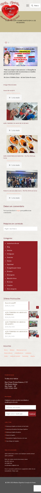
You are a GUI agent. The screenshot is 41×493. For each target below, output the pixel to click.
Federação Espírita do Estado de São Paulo (17, 426)
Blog (8, 247)
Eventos (9, 271)
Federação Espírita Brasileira (13, 432)
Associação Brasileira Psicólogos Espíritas (17, 429)
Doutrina (10, 257)
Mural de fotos (12, 278)
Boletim (9, 250)
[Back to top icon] (36, 488)
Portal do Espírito (10, 435)
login (18, 210)
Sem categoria (11, 289)
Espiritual (10, 264)
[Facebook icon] (20, 486)
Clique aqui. (15, 471)
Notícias (10, 282)
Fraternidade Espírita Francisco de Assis (16, 438)
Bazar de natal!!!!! (9, 90)
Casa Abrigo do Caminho (12, 441)
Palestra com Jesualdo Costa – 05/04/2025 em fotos (20, 191)
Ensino (9, 261)
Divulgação (10, 254)
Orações (10, 285)
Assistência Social (13, 243)
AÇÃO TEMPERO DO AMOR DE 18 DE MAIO (16, 123)
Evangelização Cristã (14, 268)
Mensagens (11, 275)
